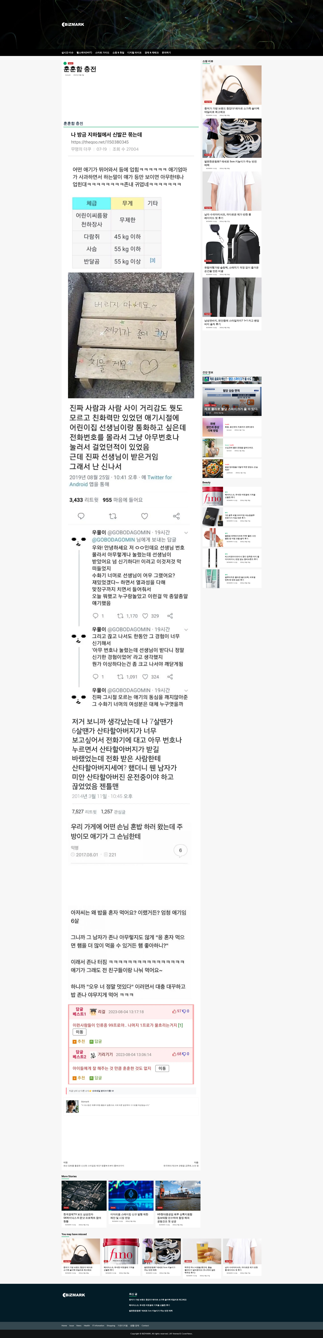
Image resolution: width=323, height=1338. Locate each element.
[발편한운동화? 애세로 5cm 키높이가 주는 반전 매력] (232, 138)
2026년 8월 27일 (225, 221)
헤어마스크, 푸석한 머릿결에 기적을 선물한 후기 (149, 1305)
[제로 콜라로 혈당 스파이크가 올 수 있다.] (232, 396)
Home (64, 1326)
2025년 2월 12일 (241, 473)
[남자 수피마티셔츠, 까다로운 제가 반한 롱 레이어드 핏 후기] (232, 191)
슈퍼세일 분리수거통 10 (103, 1091)
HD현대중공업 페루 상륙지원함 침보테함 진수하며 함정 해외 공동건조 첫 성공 (174, 1218)
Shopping (111, 1326)
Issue (71, 63)
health (207, 405)
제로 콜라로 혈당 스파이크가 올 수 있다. (231, 409)
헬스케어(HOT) (84, 52)
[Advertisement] (195, 24)
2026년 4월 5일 (218, 413)
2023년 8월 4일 (78, 75)
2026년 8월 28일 (225, 115)
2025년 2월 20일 (239, 451)
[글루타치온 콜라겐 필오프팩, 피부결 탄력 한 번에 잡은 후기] (213, 578)
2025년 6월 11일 (239, 430)
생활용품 (188, 1261)
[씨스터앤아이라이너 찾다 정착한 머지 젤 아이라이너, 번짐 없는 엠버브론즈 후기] (213, 558)
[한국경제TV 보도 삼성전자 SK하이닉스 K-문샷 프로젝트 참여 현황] (84, 1196)
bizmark (68, 75)
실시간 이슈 (67, 52)
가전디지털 (123, 1326)
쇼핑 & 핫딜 (118, 52)
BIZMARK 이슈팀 (70, 1225)
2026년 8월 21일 (84, 1225)
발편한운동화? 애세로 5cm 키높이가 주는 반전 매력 (151, 1311)
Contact (145, 1326)
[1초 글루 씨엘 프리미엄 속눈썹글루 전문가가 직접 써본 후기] (213, 516)
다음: (181, 1164)
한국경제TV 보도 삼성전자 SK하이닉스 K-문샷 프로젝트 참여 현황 (82, 1218)
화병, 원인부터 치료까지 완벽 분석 (239, 427)
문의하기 (166, 52)
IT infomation (98, 1326)
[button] (260, 52)
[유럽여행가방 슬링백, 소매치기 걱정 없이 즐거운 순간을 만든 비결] (232, 244)
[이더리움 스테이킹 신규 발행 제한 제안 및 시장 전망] (131, 1196)
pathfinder (230, 472)
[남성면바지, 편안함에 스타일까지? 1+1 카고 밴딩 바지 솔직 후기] (232, 297)
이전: (93, 1164)
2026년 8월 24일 (225, 327)
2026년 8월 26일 (225, 274)
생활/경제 (134, 1326)
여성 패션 (208, 102)
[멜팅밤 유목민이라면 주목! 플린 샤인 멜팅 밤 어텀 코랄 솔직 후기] (213, 537)
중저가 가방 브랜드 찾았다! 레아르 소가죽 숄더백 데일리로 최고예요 (158, 1300)
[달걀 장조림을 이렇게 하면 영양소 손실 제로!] (213, 468)
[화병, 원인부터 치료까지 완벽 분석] (213, 427)
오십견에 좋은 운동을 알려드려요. (239, 448)
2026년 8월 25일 (245, 562)
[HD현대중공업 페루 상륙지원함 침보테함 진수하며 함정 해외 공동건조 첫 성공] (177, 1196)
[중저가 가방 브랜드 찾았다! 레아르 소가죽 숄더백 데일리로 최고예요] (232, 85)
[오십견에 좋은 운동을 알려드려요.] (213, 447)
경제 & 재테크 (152, 52)
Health (87, 1326)
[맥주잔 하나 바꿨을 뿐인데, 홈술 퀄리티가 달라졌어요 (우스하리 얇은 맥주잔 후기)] (202, 1251)
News (78, 1326)
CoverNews (187, 1334)
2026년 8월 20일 (131, 1221)
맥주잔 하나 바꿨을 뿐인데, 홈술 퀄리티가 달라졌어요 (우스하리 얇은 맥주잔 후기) (200, 1270)
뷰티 (226, 492)
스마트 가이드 (102, 52)
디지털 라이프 (134, 52)
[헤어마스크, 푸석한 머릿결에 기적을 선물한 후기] (213, 496)
